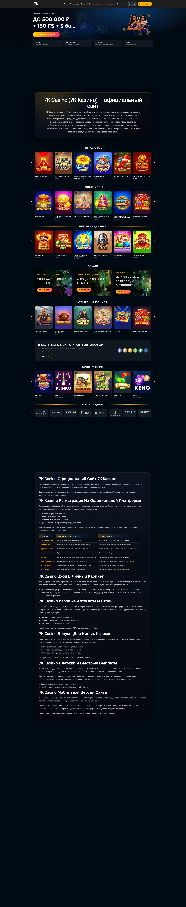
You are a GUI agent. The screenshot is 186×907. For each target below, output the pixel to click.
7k (36, 4)
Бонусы (120, 4)
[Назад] (32, 162)
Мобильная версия (94, 4)
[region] (93, 166)
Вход (83, 4)
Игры (66, 4)
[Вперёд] (154, 162)
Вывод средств (109, 4)
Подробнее (45, 356)
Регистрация (75, 4)
